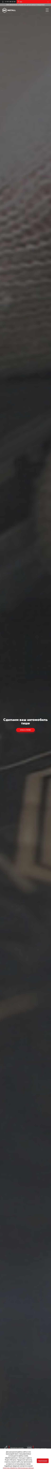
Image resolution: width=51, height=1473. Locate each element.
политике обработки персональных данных (18, 1468)
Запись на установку (25, 730)
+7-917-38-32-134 (10, 1)
